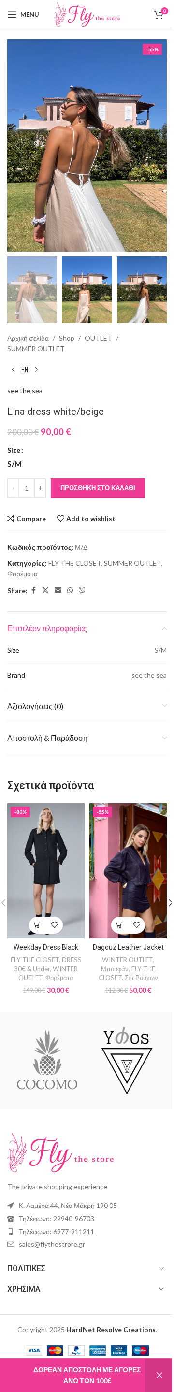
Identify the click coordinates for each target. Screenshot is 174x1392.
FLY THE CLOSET (74, 563)
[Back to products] (24, 370)
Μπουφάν (115, 969)
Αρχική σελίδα (28, 338)
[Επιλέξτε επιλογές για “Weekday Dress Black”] (37, 925)
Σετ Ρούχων (141, 977)
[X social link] (45, 590)
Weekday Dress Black (46, 947)
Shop (66, 338)
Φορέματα (22, 573)
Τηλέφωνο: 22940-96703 (56, 1218)
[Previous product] (13, 370)
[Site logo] (87, 14)
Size (13, 450)
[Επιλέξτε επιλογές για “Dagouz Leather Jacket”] (119, 925)
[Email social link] (58, 590)
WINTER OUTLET (127, 960)
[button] (17, 145)
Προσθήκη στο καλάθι (97, 488)
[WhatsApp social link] (70, 590)
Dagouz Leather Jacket (128, 947)
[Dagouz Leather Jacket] (128, 870)
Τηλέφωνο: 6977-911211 (56, 1231)
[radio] (14, 464)
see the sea (25, 390)
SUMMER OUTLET (36, 348)
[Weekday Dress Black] (46, 870)
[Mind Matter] (127, 1060)
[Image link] (60, 1152)
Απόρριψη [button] (159, 1375)
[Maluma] (47, 1060)
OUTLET (98, 338)
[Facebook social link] (33, 590)
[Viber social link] (82, 590)
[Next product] (36, 370)
